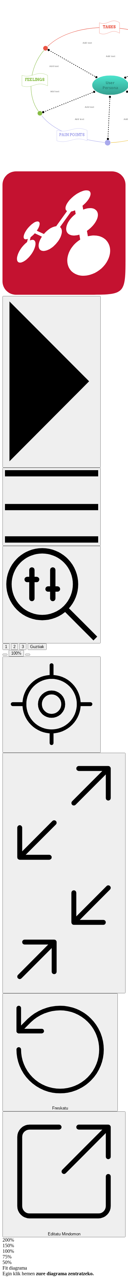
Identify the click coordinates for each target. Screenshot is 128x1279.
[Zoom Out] (4, 655)
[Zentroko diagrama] (51, 704)
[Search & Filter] (51, 594)
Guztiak (37, 646)
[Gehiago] (51, 507)
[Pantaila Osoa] (64, 873)
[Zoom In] (27, 655)
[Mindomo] (64, 293)
